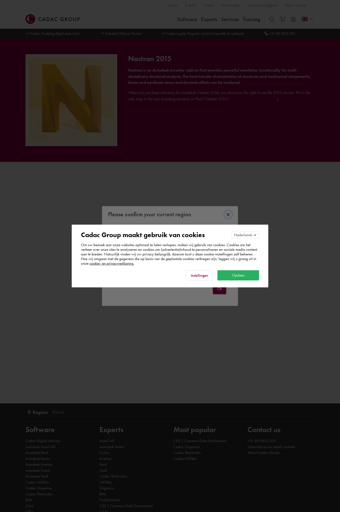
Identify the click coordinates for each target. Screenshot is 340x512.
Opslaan (238, 275)
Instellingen (199, 275)
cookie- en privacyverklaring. (112, 263)
